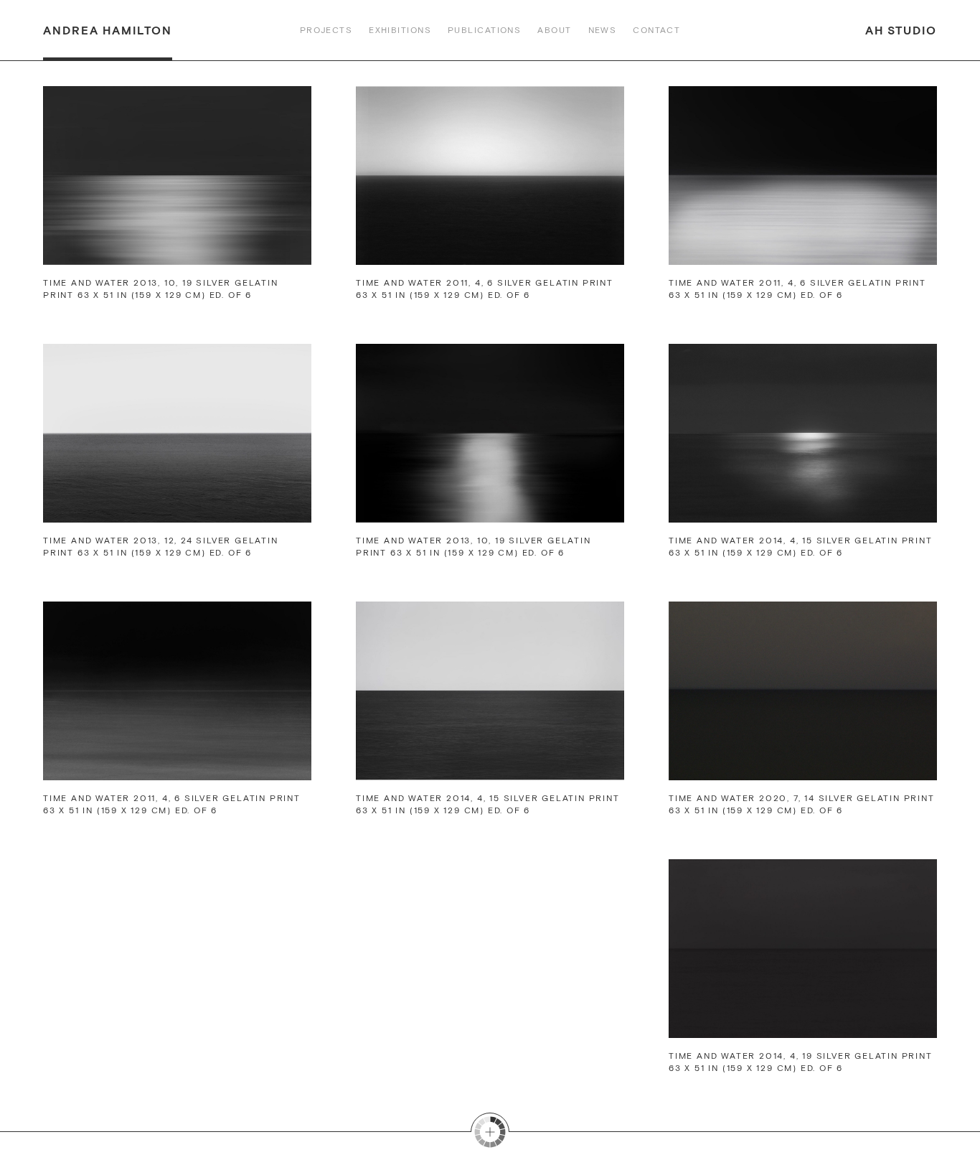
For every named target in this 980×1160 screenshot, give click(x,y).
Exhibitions (400, 30)
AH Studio (901, 30)
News (602, 30)
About (554, 30)
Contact (656, 30)
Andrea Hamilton (107, 30)
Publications (484, 30)
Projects (326, 30)
